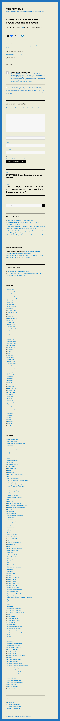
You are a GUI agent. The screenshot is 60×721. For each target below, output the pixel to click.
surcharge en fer (12, 670)
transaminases (11, 678)
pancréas (10, 641)
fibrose (9, 530)
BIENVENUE (10, 456)
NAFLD (36, 90)
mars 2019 (10, 382)
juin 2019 (10, 376)
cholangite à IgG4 (12, 482)
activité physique (12, 441)
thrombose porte (12, 676)
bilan (8, 458)
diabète (9, 509)
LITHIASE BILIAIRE (13, 618)
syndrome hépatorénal (14, 672)
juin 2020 (10, 351)
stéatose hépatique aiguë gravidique (17, 665)
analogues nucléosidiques (14, 448)
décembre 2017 (11, 405)
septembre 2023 (12, 312)
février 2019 (10, 384)
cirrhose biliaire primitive (14, 497)
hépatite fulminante (39, 88)
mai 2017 (10, 419)
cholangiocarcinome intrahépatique (17, 480)
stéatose (9, 657)
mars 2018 (10, 398)
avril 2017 (10, 421)
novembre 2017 (11, 407)
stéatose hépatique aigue (14, 663)
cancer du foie (11, 472)
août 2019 (10, 372)
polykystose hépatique (13, 645)
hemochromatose (12, 556)
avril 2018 (10, 396)
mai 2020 (10, 353)
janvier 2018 (10, 403)
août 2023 (10, 314)
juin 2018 (10, 394)
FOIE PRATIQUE (14, 9)
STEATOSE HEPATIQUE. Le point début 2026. (20, 220)
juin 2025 (10, 300)
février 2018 (10, 400)
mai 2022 (10, 320)
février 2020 (10, 359)
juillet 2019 (10, 374)
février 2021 (10, 337)
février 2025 (10, 304)
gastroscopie (11, 544)
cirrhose (39, 87)
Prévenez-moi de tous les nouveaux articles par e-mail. (19, 158)
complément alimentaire (14, 503)
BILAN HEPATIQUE (12, 460)
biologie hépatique (12, 464)
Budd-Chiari (11, 466)
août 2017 (10, 413)
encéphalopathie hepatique (15, 515)
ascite (9, 454)
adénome (10, 445)
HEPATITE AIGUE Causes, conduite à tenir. (16, 54)
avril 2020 (10, 355)
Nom (8, 135)
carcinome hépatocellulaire (15, 474)
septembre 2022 (12, 318)
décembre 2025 (11, 292)
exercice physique (12, 522)
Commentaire (10, 113)
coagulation (10, 501)
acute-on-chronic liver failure (16, 443)
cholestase (10, 489)
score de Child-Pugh (14, 92)
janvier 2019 (10, 386)
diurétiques (10, 511)
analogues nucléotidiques (14, 450)
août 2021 (10, 333)
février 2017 (10, 425)
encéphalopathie (12, 513)
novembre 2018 (11, 390)
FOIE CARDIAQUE (12, 534)
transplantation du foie (14, 680)
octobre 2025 (11, 296)
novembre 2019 (11, 366)
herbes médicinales (13, 587)
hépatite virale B (12, 581)
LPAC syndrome (12, 622)
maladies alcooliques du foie (15, 630)
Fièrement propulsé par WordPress (23, 716)
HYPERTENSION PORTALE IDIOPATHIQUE (19, 598)
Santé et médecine (12, 649)
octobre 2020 (11, 345)
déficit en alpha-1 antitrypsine (16, 507)
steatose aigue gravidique (14, 659)
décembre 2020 (11, 341)
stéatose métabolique (13, 668)
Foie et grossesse (12, 538)
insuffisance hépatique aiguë (20, 90)
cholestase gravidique (13, 491)
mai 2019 (10, 378)
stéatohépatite (11, 653)
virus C (11, 93)
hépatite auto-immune (14, 567)
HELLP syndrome (12, 554)
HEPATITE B (10, 569)
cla (8, 499)
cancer (9, 470)
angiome (10, 452)
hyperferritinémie (12, 591)
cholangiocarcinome (13, 478)
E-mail (8, 142)
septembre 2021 (12, 331)
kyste (9, 614)
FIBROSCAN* (11, 528)
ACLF (33, 87)
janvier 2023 (11, 316)
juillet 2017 (10, 415)
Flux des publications (13, 704)
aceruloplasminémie (13, 439)
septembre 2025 (12, 298)
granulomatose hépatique (14, 548)
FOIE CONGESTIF (12, 536)
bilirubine (10, 462)
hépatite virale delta (13, 583)
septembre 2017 (12, 411)
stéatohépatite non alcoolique (16, 655)
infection (10, 606)
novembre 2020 (12, 343)
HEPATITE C (10, 571)
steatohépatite (11, 651)
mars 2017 (10, 423)
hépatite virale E (12, 585)
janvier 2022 (11, 324)
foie (8, 532)
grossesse (10, 552)
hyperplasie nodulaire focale (15, 593)
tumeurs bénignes (12, 686)
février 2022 (10, 322)
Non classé (28, 87)
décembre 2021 (11, 326)
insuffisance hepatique (14, 608)
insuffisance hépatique (14, 610)
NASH (40, 90)
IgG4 (8, 604)
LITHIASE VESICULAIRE (14, 620)
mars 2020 (10, 357)
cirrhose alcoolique (12, 495)
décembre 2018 (11, 388)
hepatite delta (11, 573)
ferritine (9, 526)
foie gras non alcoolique (14, 542)
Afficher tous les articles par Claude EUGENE (21, 81)
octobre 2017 (11, 409)
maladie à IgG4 (11, 624)
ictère (9, 602)
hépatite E (10, 575)
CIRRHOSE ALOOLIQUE (11, 88)
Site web (8, 149)
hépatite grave (9, 90)
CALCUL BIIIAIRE (12, 468)
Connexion (10, 702)
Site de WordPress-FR (13, 708)
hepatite (9, 561)
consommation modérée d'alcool (17, 505)
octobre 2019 (11, 368)
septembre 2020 (12, 347)
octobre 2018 (11, 392)
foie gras (9, 540)
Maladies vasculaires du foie (15, 633)
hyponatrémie (11, 600)
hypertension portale (13, 596)
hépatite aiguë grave (29, 88)
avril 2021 (10, 335)
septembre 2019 (12, 370)
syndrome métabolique (25, 92)
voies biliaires (11, 688)
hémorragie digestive (13, 559)
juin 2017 (10, 417)
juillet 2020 (10, 349)
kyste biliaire (11, 616)
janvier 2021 (10, 339)
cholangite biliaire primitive (15, 485)
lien (23, 27)
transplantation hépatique (37, 92)
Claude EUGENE (12, 87)
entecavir (10, 519)
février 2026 (10, 289)
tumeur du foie (11, 684)
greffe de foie (21, 88)
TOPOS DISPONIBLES (11, 62)
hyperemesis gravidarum (14, 589)
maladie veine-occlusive (14, 628)
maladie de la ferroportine (14, 626)
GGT (8, 546)
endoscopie (10, 517)
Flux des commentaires (14, 706)
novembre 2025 (12, 294)
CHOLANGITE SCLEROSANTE (15, 487)
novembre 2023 (11, 310)
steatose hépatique (12, 661)
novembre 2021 (11, 329)
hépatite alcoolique (13, 565)
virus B (7, 93)
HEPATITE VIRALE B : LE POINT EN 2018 (31, 255)
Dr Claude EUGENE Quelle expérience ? (18, 271)
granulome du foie (12, 550)
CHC (36, 87)
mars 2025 (10, 302)
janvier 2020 (11, 361)
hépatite (9, 563)
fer (8, 524)
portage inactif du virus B (14, 647)
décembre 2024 (11, 306)
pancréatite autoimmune (14, 643)
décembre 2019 (11, 363)
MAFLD (29, 90)
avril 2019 (10, 380)
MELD (33, 90)
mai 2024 (10, 308)
